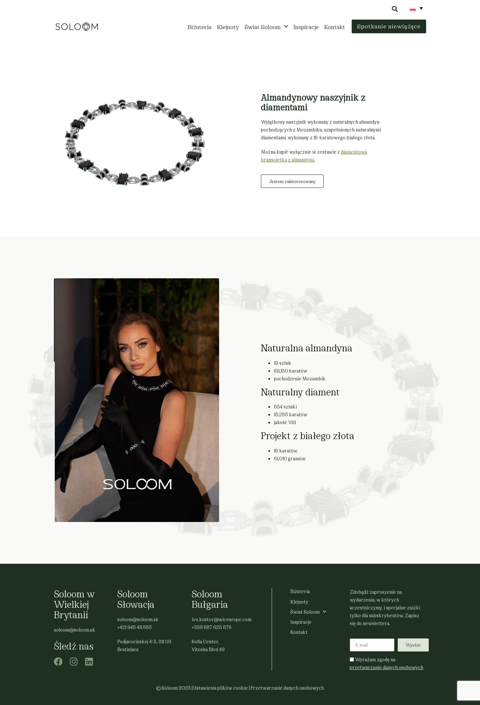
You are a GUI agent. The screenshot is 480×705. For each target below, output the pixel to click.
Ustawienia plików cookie (220, 687)
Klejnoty (228, 26)
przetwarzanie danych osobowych (386, 667)
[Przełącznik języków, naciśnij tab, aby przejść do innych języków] (416, 8)
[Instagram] (73, 661)
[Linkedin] (89, 661)
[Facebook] (58, 661)
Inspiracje (306, 26)
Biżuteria (200, 26)
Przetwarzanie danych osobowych (287, 687)
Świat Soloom (263, 26)
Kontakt (334, 26)
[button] (394, 8)
